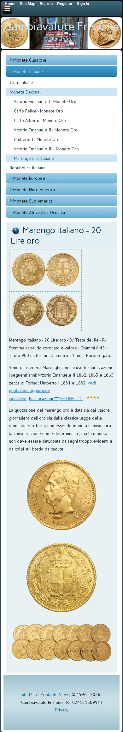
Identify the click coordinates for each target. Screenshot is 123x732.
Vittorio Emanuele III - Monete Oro (46, 149)
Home (10, 4)
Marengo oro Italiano (34, 158)
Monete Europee (29, 178)
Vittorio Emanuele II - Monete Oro (46, 130)
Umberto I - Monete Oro (37, 139)
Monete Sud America (33, 201)
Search (46, 4)
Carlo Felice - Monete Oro (38, 111)
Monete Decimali (26, 92)
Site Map (28, 694)
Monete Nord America (34, 189)
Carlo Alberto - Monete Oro (40, 120)
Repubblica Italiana (27, 168)
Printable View (54, 694)
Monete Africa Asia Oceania (39, 212)
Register (65, 4)
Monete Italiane (28, 71)
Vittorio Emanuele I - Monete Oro (45, 101)
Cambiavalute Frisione (61, 26)
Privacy (61, 710)
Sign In (83, 4)
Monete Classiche (29, 60)
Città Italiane (21, 82)
